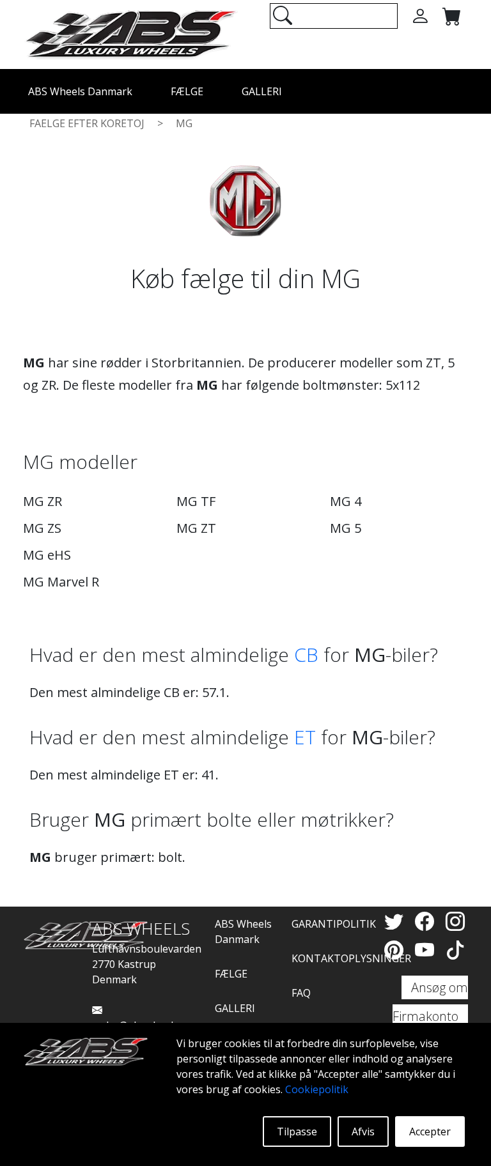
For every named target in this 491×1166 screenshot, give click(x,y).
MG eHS (47, 555)
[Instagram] (455, 921)
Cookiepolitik (316, 1089)
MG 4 (345, 501)
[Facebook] (427, 921)
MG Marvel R (61, 581)
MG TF (195, 501)
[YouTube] (427, 949)
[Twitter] (396, 921)
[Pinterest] (396, 949)
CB (306, 654)
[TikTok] (455, 949)
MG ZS (42, 528)
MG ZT (196, 528)
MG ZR (42, 501)
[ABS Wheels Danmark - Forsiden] (130, 33)
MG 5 (345, 528)
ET (305, 737)
